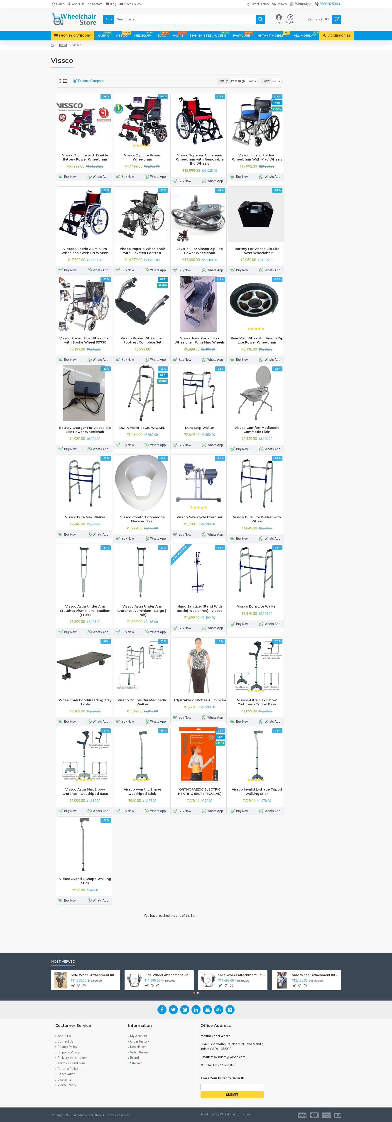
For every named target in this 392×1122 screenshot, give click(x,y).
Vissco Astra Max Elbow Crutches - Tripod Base (257, 702)
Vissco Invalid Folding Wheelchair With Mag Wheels (257, 157)
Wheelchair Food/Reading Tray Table (85, 702)
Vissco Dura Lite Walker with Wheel (257, 519)
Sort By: (223, 81)
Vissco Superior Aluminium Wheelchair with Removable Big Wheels (199, 159)
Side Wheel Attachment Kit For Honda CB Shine (94, 975)
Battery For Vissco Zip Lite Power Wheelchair (257, 251)
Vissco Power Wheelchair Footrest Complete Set (142, 340)
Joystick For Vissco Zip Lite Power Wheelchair (200, 251)
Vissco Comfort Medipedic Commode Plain (257, 430)
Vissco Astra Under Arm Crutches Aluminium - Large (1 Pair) (142, 610)
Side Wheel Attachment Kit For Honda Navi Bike (168, 975)
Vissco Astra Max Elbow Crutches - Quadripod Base (85, 791)
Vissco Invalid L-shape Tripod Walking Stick (257, 791)
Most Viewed (63, 962)
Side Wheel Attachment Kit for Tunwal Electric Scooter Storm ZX (242, 975)
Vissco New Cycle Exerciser (200, 517)
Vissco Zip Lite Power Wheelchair (142, 157)
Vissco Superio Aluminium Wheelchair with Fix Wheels (85, 251)
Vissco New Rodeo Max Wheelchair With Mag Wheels (199, 340)
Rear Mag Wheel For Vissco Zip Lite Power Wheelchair (257, 340)
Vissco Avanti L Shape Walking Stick (85, 881)
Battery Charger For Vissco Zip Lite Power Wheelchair (85, 430)
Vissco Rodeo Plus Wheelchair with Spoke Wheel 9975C (85, 340)
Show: (266, 81)
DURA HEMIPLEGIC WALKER (142, 428)
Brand (63, 45)
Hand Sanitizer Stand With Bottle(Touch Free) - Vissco (200, 608)
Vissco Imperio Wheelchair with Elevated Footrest (142, 251)
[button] (194, 993)
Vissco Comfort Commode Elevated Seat (142, 519)
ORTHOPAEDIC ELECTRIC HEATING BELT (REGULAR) (199, 791)
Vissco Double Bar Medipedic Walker (142, 702)
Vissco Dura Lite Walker (257, 606)
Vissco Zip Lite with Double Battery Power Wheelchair (85, 157)
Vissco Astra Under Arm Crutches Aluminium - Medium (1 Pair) (85, 610)
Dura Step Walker (199, 428)
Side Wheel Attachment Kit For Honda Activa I (315, 975)
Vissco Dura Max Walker (85, 517)
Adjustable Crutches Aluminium (199, 700)
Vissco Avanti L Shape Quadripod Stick (142, 791)
